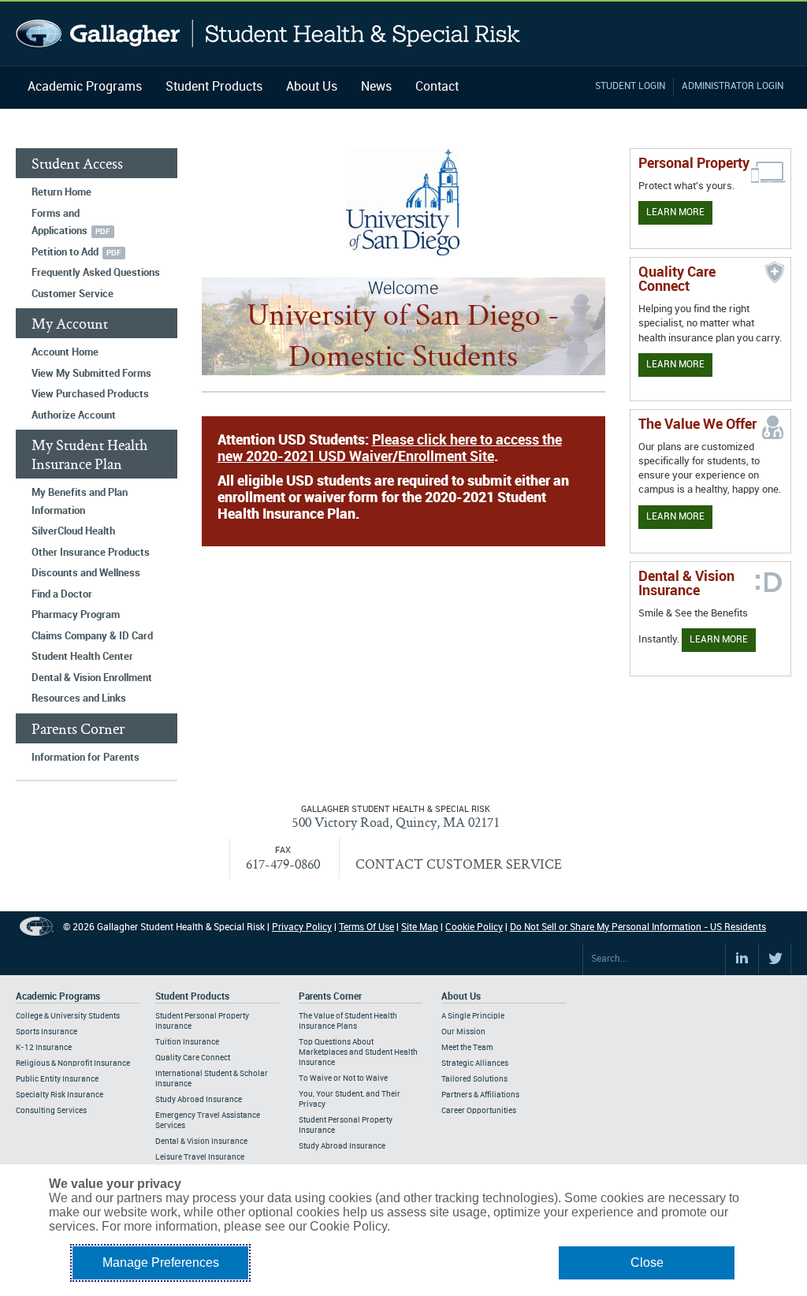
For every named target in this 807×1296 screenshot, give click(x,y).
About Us (311, 87)
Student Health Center (82, 656)
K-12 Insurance (44, 1048)
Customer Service (72, 294)
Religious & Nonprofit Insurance (73, 1063)
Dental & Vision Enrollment (92, 677)
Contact (437, 87)
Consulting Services (51, 1111)
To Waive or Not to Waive (343, 1078)
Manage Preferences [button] (160, 1262)
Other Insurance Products (91, 552)
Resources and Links (79, 698)
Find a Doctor (62, 594)
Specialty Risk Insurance (59, 1095)
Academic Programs (85, 87)
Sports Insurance (46, 1032)
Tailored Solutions (474, 1079)
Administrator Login (732, 86)
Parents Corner (330, 997)
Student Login (630, 86)
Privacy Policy (302, 927)
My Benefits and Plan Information (80, 501)
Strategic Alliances (474, 1063)
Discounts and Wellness (86, 573)
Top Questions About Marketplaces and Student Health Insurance (358, 1052)
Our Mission (463, 1032)
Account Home (65, 352)
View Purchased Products (90, 394)
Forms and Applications (59, 222)
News (376, 87)
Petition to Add (65, 252)
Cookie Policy (474, 927)
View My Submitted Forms (91, 373)
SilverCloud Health (73, 531)
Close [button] (647, 1262)
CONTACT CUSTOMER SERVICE (458, 864)
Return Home (61, 192)
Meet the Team (467, 1048)
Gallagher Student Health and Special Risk (268, 33)
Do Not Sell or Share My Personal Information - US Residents (638, 927)
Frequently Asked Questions (96, 272)
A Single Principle (472, 1016)
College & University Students (68, 1016)
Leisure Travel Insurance (199, 1157)
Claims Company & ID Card (92, 636)
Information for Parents (85, 757)
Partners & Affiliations (480, 1095)
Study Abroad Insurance (198, 1100)
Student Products (213, 87)
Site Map (419, 927)
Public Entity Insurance (57, 1079)
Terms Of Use (366, 927)
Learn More (675, 212)
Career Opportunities (478, 1111)
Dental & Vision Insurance (201, 1141)
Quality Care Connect (192, 1058)
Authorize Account (74, 415)
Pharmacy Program (76, 614)
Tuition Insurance (187, 1042)
